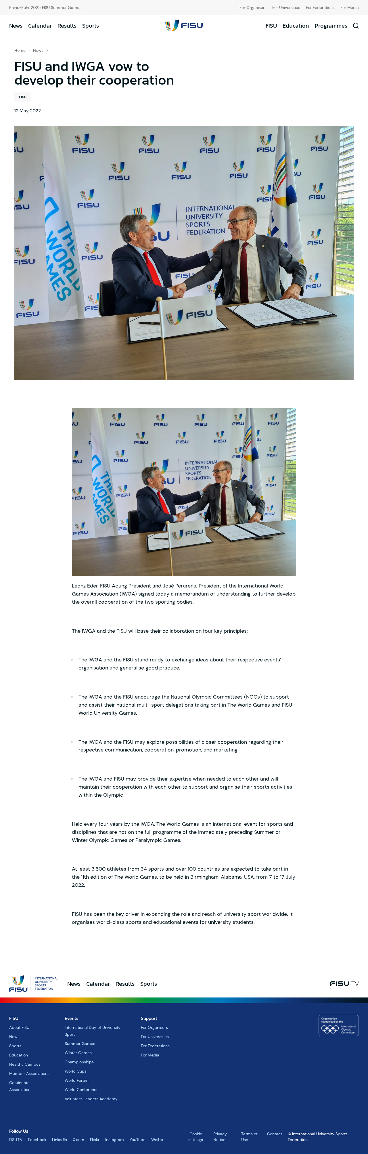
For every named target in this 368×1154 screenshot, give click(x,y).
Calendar (40, 25)
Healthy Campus (25, 1064)
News (15, 25)
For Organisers (253, 7)
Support (149, 1018)
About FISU (19, 1027)
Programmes (331, 25)
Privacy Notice (220, 1136)
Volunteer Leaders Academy (91, 1098)
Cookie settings (195, 1136)
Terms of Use (249, 1136)
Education (296, 25)
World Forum (77, 1080)
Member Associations (29, 1073)
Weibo (157, 1139)
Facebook (37, 1139)
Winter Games (78, 1052)
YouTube (137, 1139)
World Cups (76, 1071)
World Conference (82, 1089)
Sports (90, 25)
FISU (271, 25)
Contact (274, 1133)
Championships (79, 1062)
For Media (349, 7)
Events (71, 1018)
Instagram (114, 1139)
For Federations (320, 7)
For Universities (286, 7)
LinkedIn (59, 1139)
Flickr (94, 1139)
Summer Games (80, 1043)
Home (20, 50)
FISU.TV (15, 1139)
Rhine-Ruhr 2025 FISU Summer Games (45, 7)
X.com (78, 1139)
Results (66, 25)
